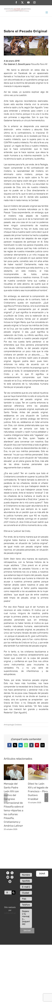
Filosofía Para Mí (39, 64)
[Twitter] (12, 872)
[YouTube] (7, 877)
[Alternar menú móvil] (47, 12)
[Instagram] (12, 877)
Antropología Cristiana (13, 725)
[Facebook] (7, 872)
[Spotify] (9, 881)
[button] (6, 797)
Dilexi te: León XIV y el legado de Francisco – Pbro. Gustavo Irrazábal (38, 791)
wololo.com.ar (10, 913)
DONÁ (42, 873)
